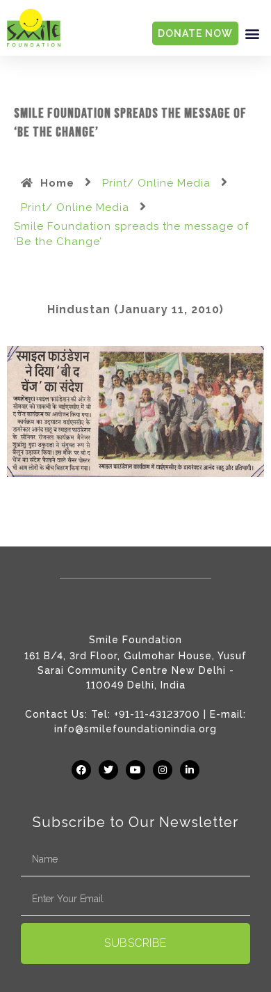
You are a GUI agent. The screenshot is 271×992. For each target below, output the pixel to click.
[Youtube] (135, 770)
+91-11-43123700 (157, 714)
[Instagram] (162, 770)
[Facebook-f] (81, 770)
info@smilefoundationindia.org (135, 728)
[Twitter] (108, 770)
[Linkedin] (189, 770)
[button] (252, 33)
